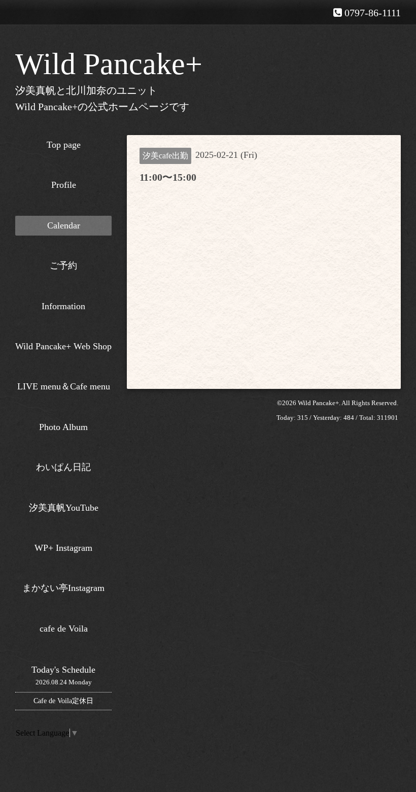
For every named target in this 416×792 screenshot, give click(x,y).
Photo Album (63, 427)
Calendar (63, 225)
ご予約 (63, 265)
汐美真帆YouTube (63, 508)
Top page (64, 145)
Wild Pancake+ (108, 64)
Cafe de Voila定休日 (63, 701)
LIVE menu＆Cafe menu (63, 386)
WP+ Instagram (63, 548)
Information (63, 306)
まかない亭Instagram (63, 588)
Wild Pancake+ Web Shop (63, 346)
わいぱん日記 (63, 467)
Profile (63, 185)
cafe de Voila (64, 628)
